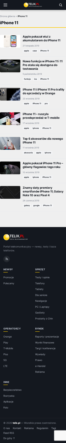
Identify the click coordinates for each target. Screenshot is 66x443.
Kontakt (17, 428)
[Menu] (5, 5)
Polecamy (8, 283)
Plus (5, 354)
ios (35, 79)
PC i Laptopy (42, 306)
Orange (7, 336)
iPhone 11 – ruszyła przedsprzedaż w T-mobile (41, 115)
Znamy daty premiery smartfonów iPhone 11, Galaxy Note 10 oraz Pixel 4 (43, 191)
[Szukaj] (60, 5)
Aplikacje (8, 401)
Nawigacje (41, 300)
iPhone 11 (44, 51)
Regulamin (42, 428)
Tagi (53, 428)
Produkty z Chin (44, 318)
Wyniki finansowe (44, 342)
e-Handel (40, 366)
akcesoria (28, 152)
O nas (6, 428)
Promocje (8, 277)
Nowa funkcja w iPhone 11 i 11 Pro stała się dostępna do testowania (42, 65)
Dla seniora (41, 295)
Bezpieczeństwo (12, 389)
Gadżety (40, 312)
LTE (5, 366)
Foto (5, 407)
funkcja (27, 79)
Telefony (40, 283)
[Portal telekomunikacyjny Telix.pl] (33, 4)
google (36, 205)
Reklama (40, 371)
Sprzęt (40, 269)
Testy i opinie (42, 277)
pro (46, 103)
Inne (6, 382)
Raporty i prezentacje (47, 336)
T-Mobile (8, 348)
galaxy (27, 205)
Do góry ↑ (9, 438)
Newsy (8, 269)
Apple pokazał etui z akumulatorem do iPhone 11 (41, 38)
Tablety (39, 289)
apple (26, 51)
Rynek (39, 328)
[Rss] (6, 259)
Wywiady (40, 354)
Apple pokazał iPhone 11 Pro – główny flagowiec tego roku (43, 165)
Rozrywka (8, 395)
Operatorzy (12, 328)
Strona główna (7, 16)
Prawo (38, 360)
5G (5, 360)
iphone (36, 128)
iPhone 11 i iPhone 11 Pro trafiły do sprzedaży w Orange (43, 91)
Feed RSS (8, 433)
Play (5, 342)
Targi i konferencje (45, 348)
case (35, 51)
